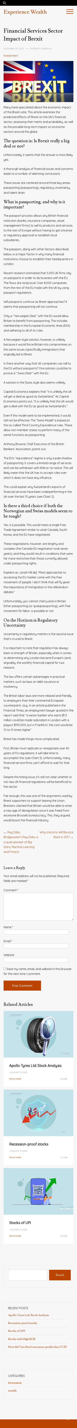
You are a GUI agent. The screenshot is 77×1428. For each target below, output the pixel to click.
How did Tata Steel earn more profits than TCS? (37, 1347)
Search (60, 1275)
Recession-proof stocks (28, 1144)
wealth (12, 1390)
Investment (11, 55)
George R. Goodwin (40, 48)
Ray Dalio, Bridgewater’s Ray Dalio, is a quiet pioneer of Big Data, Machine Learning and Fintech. (21, 842)
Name (8, 927)
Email (8, 941)
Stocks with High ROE (22, 1339)
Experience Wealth (25, 11)
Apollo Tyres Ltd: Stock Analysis (35, 1065)
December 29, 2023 (14, 48)
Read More (15, 1078)
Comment (11, 890)
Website (9, 955)
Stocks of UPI (20, 1222)
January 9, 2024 (18, 1072)
